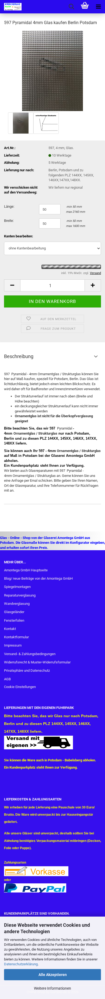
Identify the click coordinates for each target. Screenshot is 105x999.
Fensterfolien (14, 620)
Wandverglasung (17, 604)
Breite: (9, 221)
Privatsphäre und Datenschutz (27, 670)
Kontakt (10, 629)
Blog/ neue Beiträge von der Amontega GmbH (38, 578)
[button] (12, 285)
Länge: (9, 206)
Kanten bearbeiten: (18, 236)
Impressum (13, 645)
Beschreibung (18, 356)
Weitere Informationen (52, 988)
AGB (7, 679)
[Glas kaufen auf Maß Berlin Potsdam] (11, 6)
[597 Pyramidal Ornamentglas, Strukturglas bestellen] (52, 71)
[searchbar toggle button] (71, 6)
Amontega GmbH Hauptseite (26, 570)
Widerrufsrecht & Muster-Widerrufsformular (37, 662)
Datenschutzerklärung (21, 964)
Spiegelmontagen (17, 587)
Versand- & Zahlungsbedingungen (29, 654)
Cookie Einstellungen (20, 687)
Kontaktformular (16, 637)
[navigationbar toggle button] (98, 6)
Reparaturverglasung (20, 595)
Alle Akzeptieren (52, 975)
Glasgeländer (14, 612)
